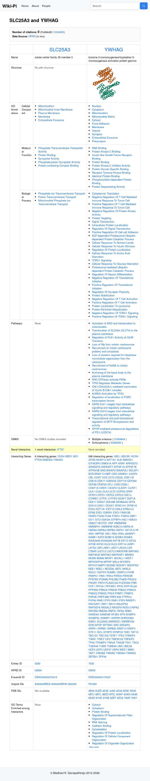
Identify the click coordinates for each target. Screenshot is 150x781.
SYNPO (107, 632)
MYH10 (92, 565)
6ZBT (113, 698)
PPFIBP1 (110, 586)
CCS (104, 477)
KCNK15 (109, 537)
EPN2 (91, 512)
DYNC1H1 (120, 505)
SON (91, 625)
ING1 (91, 533)
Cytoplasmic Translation (105, 193)
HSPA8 (92, 530)
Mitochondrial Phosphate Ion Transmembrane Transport (54, 202)
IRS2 (114, 533)
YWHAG (113, 49)
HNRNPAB (120, 523)
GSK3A (105, 519)
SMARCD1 (114, 621)
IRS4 (121, 533)
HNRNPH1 (94, 526)
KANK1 (92, 537)
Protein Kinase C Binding (106, 151)
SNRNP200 (127, 621)
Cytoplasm (98, 109)
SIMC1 (92, 621)
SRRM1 (102, 628)
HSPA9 (101, 530)
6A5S (133, 691)
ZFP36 (102, 656)
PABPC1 (93, 576)
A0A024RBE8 (42, 684)
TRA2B (120, 642)
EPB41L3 (128, 509)
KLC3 (114, 544)
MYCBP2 (125, 561)
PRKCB (112, 590)
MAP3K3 (106, 554)
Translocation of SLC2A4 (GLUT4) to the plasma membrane (115, 332)
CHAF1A (93, 488)
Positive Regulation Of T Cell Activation (114, 302)
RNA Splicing (99, 722)
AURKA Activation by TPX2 (108, 393)
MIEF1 (129, 558)
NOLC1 (92, 572)
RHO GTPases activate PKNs (109, 379)
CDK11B (129, 477)
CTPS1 (103, 498)
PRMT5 (128, 593)
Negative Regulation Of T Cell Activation (115, 299)
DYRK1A (132, 505)
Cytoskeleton (99, 729)
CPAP (129, 491)
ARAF (121, 463)
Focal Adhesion (101, 123)
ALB (119, 460)
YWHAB (100, 653)
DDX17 (92, 502)
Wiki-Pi (9, 6)
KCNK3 (119, 537)
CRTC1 (101, 495)
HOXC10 (117, 526)
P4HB (130, 572)
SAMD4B (105, 614)
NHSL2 (126, 569)
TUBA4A (93, 646)
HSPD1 (120, 530)
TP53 (91, 642)
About (35, 6)
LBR (99, 547)
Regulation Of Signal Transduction (111, 228)
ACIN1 (135, 456)
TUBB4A (112, 646)
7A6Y (134, 698)
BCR (91, 474)
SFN (122, 614)
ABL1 (117, 456)
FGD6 (100, 516)
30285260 (115, 442)
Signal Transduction (103, 221)
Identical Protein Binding (106, 176)
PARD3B (128, 576)
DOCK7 (109, 505)
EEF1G (110, 509)
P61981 (92, 684)
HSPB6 (110, 530)
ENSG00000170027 (99, 677)
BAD (103, 470)
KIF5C (100, 544)
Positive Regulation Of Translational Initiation (112, 286)
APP (114, 463)
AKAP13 (101, 460)
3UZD (98, 691)
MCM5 (92, 558)
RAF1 (104, 604)
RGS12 (126, 607)
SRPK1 (92, 628)
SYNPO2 (118, 632)
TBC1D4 (103, 635)
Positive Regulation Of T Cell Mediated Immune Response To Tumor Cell (114, 205)
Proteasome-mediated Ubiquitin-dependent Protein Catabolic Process (113, 269)
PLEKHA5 (124, 583)
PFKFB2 (93, 579)
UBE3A (128, 646)
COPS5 (120, 491)
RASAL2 (106, 607)
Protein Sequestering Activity (108, 186)
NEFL (118, 569)
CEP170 (121, 481)
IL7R (135, 530)
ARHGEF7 (107, 467)
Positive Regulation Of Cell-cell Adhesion (115, 232)
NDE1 (91, 569)
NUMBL (111, 572)
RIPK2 (135, 607)
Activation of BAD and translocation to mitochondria (113, 325)
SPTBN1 (108, 625)
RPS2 (120, 611)
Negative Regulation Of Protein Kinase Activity (114, 212)
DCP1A (131, 498)
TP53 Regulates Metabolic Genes (111, 383)
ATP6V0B (94, 470)
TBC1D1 (93, 635)
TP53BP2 (100, 642)
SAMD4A (93, 614)
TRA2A (111, 642)
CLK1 (91, 491)
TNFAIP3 (129, 639)
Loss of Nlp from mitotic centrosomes (113, 344)
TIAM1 (92, 639)
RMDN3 (103, 611)
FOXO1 (116, 516)
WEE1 (123, 649)
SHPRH (115, 618)
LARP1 (131, 544)
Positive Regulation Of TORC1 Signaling (115, 316)
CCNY (97, 477)
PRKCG (131, 590)
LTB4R (92, 551)
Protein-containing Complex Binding (58, 165)
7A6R (127, 698)
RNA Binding (99, 148)
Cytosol (96, 120)
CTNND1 (93, 498)
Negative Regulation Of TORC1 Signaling (115, 313)
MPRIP (108, 561)
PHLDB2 (114, 579)
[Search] (144, 5)
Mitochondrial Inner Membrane (55, 109)
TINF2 (100, 639)
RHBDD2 (47, 460)
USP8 (115, 649)
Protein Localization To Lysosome (111, 306)
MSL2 (115, 561)
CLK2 (99, 491)
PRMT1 (119, 593)
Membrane (44, 116)
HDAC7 (92, 523)
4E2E (105, 691)
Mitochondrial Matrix (103, 116)
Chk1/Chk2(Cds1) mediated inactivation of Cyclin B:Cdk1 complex (114, 388)
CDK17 (101, 481)
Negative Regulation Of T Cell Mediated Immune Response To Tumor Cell (114, 198)
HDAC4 (133, 519)
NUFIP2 (101, 572)
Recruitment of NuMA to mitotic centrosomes (110, 367)
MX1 (75, 456)
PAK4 (109, 576)
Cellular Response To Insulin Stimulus (113, 246)
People (46, 6)
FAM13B (125, 512)
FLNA (108, 516)
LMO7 (114, 547)
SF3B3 (115, 614)
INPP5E (99, 533)
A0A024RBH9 (59, 684)
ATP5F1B (131, 467)
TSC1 (128, 642)
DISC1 (101, 505)
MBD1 (68, 456)
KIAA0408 (94, 540)
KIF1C (124, 540)
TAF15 (134, 632)
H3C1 (124, 519)
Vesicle (96, 130)
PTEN (38, 460)
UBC (120, 646)
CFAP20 (102, 484)
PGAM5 (103, 579)
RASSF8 (117, 607)
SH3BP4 (130, 614)
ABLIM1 (125, 456)
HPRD (32, 36)
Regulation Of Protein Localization (111, 249)
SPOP (98, 625)
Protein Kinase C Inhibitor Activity (111, 165)
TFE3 (121, 635)
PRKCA (103, 590)
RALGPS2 (122, 604)
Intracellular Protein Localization (110, 225)
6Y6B (106, 698)
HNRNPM (106, 526)
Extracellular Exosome (51, 120)
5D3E (126, 691)
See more (94, 746)
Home (25, 6)
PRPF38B (103, 597)
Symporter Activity (48, 158)
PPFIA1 (100, 586)
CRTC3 (119, 495)
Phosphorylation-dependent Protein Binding (111, 181)
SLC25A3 (59, 49)
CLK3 (106, 491)
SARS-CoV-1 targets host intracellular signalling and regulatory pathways (113, 405)
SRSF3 (131, 628)
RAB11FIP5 (118, 600)
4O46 (119, 691)
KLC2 (107, 544)
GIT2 (98, 519)
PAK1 (102, 576)
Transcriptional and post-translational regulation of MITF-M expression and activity (113, 421)
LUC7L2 (101, 551)
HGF (110, 523)
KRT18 (122, 544)
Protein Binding (46, 155)
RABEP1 (131, 600)
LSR (129, 547)
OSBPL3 (122, 572)
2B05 (91, 691)
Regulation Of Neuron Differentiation (112, 274)
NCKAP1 (121, 565)
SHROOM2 (127, 618)
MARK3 (129, 554)
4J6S (112, 691)
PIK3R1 (92, 583)
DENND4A (122, 502)
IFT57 (60, 449)
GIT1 (91, 519)
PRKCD (122, 590)
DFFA (132, 502)
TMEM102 (117, 639)
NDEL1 (100, 569)
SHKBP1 (105, 618)
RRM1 (128, 611)
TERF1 (113, 635)
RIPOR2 (93, 611)
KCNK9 (128, 537)
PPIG (120, 586)
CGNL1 (125, 484)
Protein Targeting (101, 218)
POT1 (91, 586)
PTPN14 (126, 597)
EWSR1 (107, 512)
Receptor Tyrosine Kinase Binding (111, 172)
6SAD (91, 698)
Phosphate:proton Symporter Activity (59, 162)
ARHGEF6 (94, 467)
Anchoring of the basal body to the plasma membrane (111, 374)
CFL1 (110, 484)
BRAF (98, 474)
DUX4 (61, 456)
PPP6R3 (93, 590)
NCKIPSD (132, 565)
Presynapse (98, 141)
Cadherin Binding (101, 726)
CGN (117, 484)
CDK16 (92, 481)
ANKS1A (106, 463)
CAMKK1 (123, 474)
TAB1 (127, 632)
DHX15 (92, 505)
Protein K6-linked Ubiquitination (109, 309)
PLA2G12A (111, 583)
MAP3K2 (134, 551)
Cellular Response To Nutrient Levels (113, 242)
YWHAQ (131, 653)
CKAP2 (112, 488)
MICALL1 (119, 558)
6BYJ (91, 694)
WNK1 (131, 649)
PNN (134, 583)
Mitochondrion (46, 106)
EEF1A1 (100, 509)
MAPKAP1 (118, 554)
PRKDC (102, 593)
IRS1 (108, 533)
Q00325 (72, 684)
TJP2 (108, 639)
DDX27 (101, 502)
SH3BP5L (94, 618)
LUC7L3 (111, 551)
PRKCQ (92, 593)
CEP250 (132, 481)
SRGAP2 (125, 625)
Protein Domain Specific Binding (110, 169)
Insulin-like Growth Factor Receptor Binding (112, 156)
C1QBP (106, 474)
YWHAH (120, 653)
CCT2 (111, 477)
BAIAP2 (111, 470)
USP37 (107, 649)
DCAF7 (122, 498)
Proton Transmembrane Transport (57, 197)
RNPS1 (112, 611)
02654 (38, 670)
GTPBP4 (116, 519)
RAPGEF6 (94, 607)
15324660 (58, 32)
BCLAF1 (134, 470)
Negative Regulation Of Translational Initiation (112, 279)
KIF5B (92, 544)
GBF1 (133, 516)
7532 (91, 663)
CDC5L (119, 477)
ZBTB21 (93, 656)
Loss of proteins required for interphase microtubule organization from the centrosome (114, 358)
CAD (114, 474)
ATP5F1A (119, 467)
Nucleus (96, 106)
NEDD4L (109, 569)
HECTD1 (102, 523)
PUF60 (92, 600)
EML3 (118, 509)
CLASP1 (122, 488)
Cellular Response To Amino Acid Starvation (111, 255)
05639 (91, 670)
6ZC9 (120, 698)
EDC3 (91, 509)
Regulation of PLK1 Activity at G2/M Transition (112, 339)
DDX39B (110, 502)
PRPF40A (115, 597)
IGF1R (128, 530)
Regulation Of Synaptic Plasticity (110, 292)
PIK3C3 (132, 579)
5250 (37, 663)
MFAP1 (109, 558)
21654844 (119, 439)
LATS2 (92, 547)
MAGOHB (122, 551)
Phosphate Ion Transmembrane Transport (61, 193)
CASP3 (133, 474)
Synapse (97, 134)
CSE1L (128, 495)
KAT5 (101, 537)
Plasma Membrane (49, 113)
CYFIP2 (112, 498)
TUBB (102, 646)
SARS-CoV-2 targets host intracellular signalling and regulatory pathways (113, 412)
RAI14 (112, 604)
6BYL (98, 694)
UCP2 (91, 649)
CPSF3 (92, 495)
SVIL (100, 632)
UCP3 (99, 649)
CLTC (113, 491)
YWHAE (110, 653)
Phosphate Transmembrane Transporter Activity (60, 149)
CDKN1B (111, 481)
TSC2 (135, 642)
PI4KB (123, 579)
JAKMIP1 (129, 533)
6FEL (112, 694)
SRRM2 (111, 628)
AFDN (91, 460)
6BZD (105, 694)
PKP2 (101, 583)
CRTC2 (110, 495)
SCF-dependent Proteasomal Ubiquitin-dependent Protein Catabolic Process (114, 237)
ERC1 (99, 512)
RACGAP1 (94, 604)
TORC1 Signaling (101, 260)
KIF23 (132, 540)
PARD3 (118, 576)
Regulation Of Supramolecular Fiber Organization (112, 716)
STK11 (92, 632)
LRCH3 (122, 547)
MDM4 (100, 558)
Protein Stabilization (103, 295)
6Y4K (99, 698)
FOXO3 (125, 516)
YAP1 (91, 653)
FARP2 (92, 516)
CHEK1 (103, 488)
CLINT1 (132, 488)
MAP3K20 (94, 554)
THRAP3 (130, 635)
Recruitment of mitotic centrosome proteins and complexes (111, 349)
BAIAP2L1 (122, 470)
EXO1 (116, 512)
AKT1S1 (111, 460)
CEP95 (92, 484)
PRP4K (92, 597)
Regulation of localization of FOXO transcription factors (111, 398)
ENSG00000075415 (46, 677)
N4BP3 (102, 565)
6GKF (119, 694)
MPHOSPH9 (95, 561)
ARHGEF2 (132, 463)
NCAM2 (110, 565)
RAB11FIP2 (104, 600)
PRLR (111, 593)
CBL (90, 477)
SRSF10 (121, 628)
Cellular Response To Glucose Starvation (115, 264)
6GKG (127, 694)
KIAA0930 (106, 540)
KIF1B (116, 540)
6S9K (134, 694)
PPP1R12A (130, 586)
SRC (116, 625)
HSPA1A (128, 526)
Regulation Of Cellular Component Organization (111, 738)
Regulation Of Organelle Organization (113, 743)
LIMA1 (106, 547)
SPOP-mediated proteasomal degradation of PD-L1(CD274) (115, 430)
